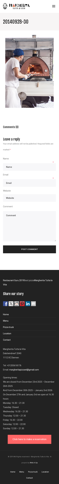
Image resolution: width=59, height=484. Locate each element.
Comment (8, 206)
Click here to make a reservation (29, 439)
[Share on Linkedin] (27, 303)
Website (7, 191)
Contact (7, 340)
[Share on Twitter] (11, 303)
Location (7, 333)
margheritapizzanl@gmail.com (24, 369)
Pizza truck (8, 327)
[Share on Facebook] (5, 303)
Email (5, 174)
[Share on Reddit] (16, 303)
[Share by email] (33, 303)
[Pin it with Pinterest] (22, 303)
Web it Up (34, 463)
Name (6, 158)
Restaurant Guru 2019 (13, 280)
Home (6, 314)
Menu (5, 321)
